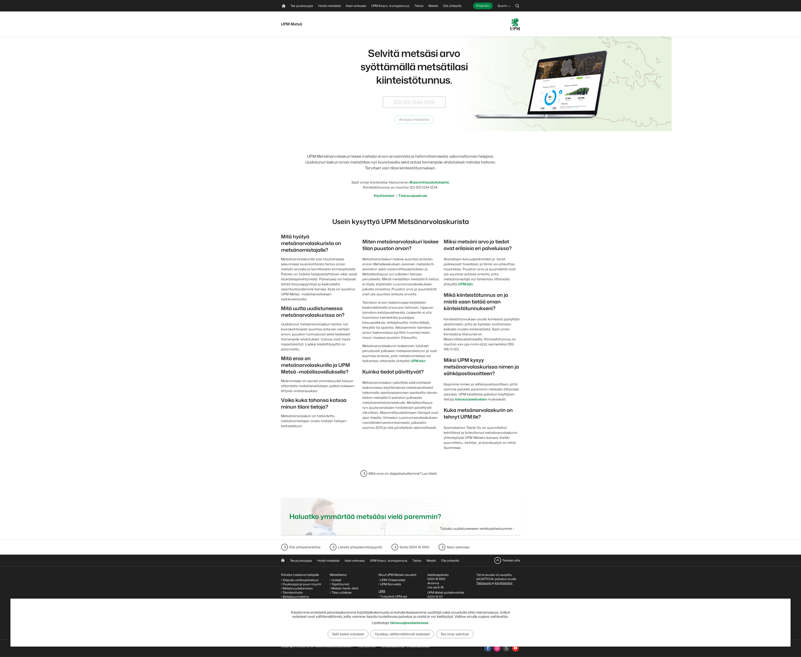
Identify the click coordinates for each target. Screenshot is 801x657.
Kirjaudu (483, 5)
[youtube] (515, 648)
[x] (506, 648)
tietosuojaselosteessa (409, 622)
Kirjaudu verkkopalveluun (301, 580)
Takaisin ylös (511, 560)
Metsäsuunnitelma (296, 596)
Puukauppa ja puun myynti (302, 584)
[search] (517, 5)
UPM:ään (418, 361)
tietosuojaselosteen (471, 399)
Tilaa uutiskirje (341, 592)
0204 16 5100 (436, 579)
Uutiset (336, 580)
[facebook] (487, 648)
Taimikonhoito (293, 592)
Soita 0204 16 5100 (414, 547)
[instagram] (497, 648)
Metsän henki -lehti (344, 588)
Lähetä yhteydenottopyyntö (360, 547)
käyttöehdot (503, 583)
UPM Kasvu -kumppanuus (388, 560)
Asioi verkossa (458, 547)
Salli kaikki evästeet (348, 634)
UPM (382, 591)
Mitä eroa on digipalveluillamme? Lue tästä (403, 473)
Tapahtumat (340, 584)
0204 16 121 (435, 596)
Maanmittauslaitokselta (429, 182)
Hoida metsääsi (328, 560)
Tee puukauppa (301, 560)
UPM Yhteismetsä (392, 580)
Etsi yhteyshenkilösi (304, 547)
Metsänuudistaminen (298, 588)
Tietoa (416, 560)
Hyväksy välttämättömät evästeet (402, 634)
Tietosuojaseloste (412, 195)
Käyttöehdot (384, 195)
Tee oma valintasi (455, 634)
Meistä (431, 560)
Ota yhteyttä (450, 560)
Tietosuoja (483, 583)
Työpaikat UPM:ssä (393, 596)
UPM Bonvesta (391, 584)
